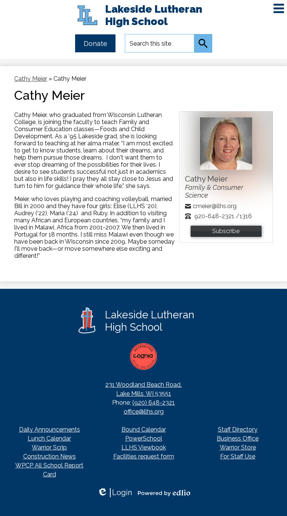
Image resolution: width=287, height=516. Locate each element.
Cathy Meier (30, 78)
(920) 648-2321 (153, 402)
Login (114, 492)
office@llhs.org (144, 411)
